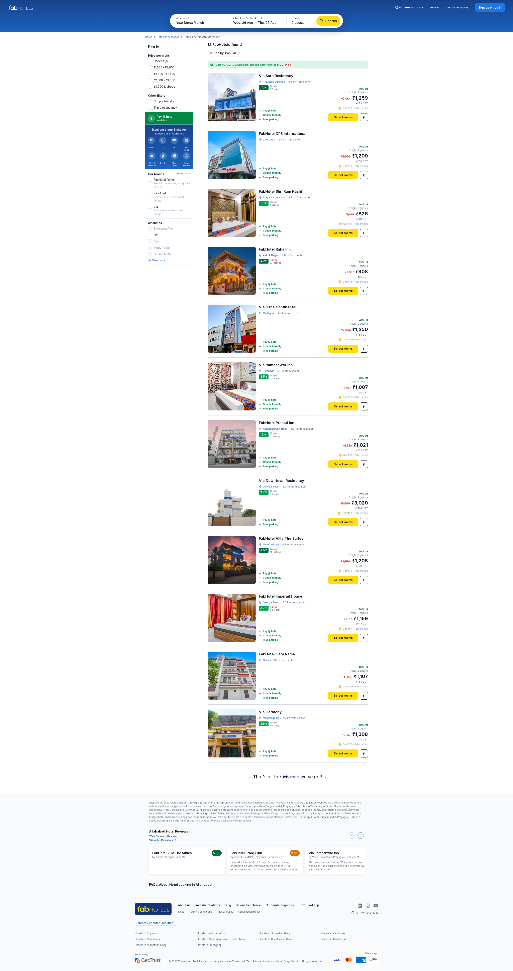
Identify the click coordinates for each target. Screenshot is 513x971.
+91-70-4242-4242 (411, 7)
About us (434, 7)
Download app (309, 905)
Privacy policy (225, 911)
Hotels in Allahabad (168, 36)
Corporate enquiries (280, 905)
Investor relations (207, 905)
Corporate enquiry (457, 7)
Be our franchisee (248, 905)
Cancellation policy (249, 911)
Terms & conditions (200, 911)
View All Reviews (161, 840)
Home (148, 36)
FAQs (181, 911)
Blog (228, 905)
